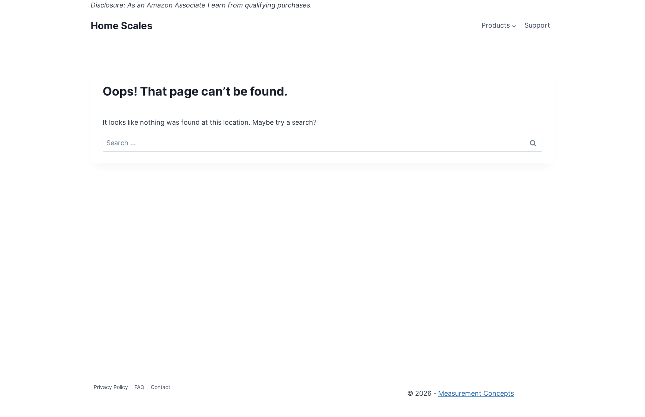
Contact (160, 387)
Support (537, 25)
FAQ (139, 387)
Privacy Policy (111, 387)
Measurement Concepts (476, 393)
